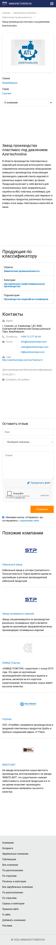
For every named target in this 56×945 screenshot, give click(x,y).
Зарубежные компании (24, 13)
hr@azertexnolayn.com (33, 352)
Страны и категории (13, 903)
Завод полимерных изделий (18, 613)
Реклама (7, 925)
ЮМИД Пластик (11, 662)
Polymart (7, 719)
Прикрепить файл (40, 483)
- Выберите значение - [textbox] (18, 442)
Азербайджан (9, 82)
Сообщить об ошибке (17, 379)
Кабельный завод (12, 564)
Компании (8, 842)
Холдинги (7, 848)
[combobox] (28, 442)
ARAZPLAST (9, 764)
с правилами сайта (28, 520)
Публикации (9, 859)
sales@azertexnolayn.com (34, 347)
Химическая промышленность (17, 17)
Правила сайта (10, 909)
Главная (6, 13)
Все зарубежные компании (17, 887)
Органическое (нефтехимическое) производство (24, 285)
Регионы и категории (14, 881)
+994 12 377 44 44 (31, 336)
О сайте (6, 914)
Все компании (10, 864)
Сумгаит (6, 93)
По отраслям (9, 875)
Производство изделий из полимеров (26, 299)
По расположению (12, 870)
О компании (11, 102)
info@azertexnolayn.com (34, 341)
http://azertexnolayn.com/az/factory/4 (22, 360)
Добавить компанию (14, 920)
